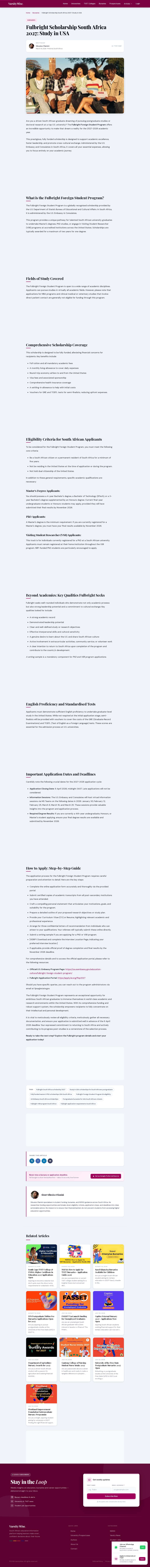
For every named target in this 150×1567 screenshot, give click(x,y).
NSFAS (112, 1531)
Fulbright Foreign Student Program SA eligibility (93, 1094)
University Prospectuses (80, 1535)
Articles (127, 4)
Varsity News (115, 1535)
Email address (118, 1485)
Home (65, 4)
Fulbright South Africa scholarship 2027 (50, 1090)
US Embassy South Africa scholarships (44, 1099)
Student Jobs (115, 1540)
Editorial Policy (98, 1561)
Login (138, 4)
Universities (75, 4)
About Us (74, 1544)
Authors (74, 1540)
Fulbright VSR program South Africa (43, 1104)
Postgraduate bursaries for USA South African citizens (82, 1099)
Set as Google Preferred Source (107, 1176)
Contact (74, 1549)
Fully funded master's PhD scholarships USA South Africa (51, 1094)
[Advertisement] (69, 172)
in (44, 1161)
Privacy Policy (110, 1561)
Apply (142, 1559)
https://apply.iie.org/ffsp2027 (71, 978)
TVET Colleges (89, 4)
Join (142, 1547)
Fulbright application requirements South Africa (78, 1104)
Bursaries (102, 4)
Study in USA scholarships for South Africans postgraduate (91, 1090)
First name (91, 1485)
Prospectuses (115, 4)
